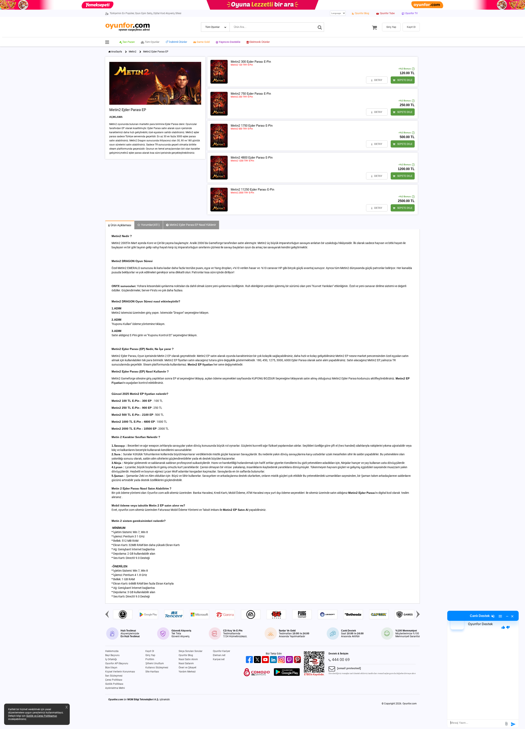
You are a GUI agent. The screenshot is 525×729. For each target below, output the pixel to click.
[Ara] (320, 27)
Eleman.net (219, 655)
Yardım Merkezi (187, 671)
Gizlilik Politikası (114, 683)
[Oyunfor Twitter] (258, 660)
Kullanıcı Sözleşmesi (156, 667)
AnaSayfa (116, 51)
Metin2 (132, 51)
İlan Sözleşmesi (113, 675)
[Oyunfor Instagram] (282, 660)
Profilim (149, 659)
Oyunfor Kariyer (221, 651)
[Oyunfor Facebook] (250, 660)
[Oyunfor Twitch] (290, 660)
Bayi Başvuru (112, 655)
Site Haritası (152, 671)
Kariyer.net (219, 659)
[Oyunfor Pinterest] (298, 660)
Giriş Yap (150, 655)
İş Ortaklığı (111, 659)
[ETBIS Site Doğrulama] (314, 675)
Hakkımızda (112, 651)
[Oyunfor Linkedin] (274, 660)
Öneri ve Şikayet (187, 667)
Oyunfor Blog (186, 655)
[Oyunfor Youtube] (266, 660)
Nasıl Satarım (186, 663)
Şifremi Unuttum (154, 663)
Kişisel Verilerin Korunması (120, 671)
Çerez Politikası (113, 679)
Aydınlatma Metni (115, 688)
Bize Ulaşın (111, 667)
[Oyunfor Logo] (127, 27)
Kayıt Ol (149, 651)
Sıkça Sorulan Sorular (190, 651)
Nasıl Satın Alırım (188, 659)
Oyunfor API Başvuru (116, 663)
